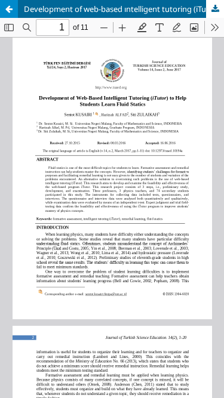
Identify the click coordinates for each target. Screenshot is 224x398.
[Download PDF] (215, 9)
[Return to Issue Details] (9, 9)
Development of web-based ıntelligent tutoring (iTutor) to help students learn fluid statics (124, 9)
